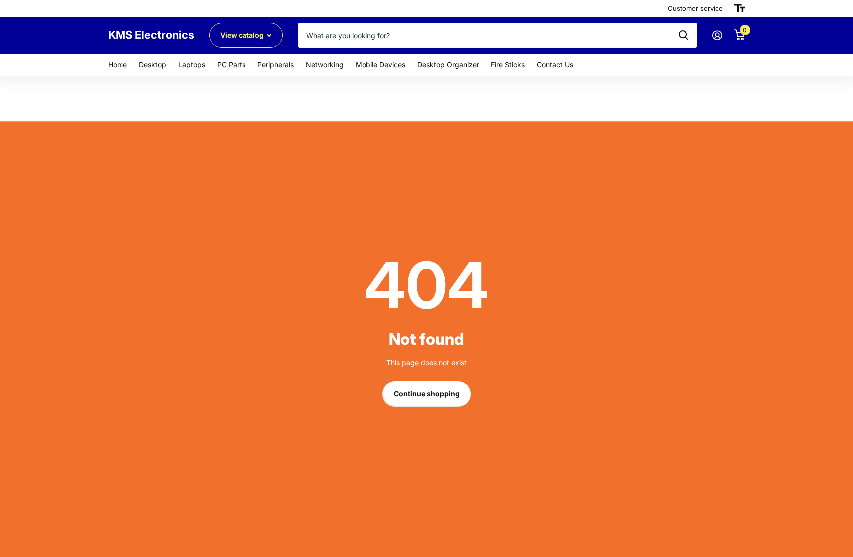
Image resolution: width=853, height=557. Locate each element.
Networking (325, 64)
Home (117, 64)
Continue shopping (427, 393)
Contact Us (555, 64)
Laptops (191, 64)
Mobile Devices (380, 64)
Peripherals (275, 64)
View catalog (242, 35)
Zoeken (683, 35)
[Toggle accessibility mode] (739, 8)
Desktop (152, 64)
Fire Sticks (508, 64)
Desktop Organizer (448, 64)
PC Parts (231, 64)
